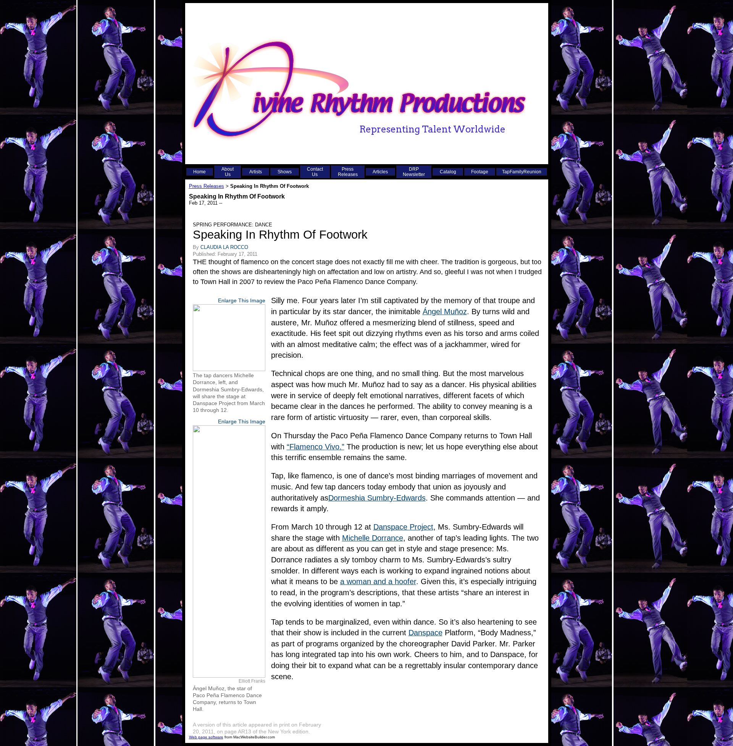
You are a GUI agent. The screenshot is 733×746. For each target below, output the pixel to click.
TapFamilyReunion (521, 171)
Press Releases (348, 171)
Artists (255, 171)
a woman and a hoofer (378, 581)
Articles (380, 171)
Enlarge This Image (241, 300)
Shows (285, 171)
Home (199, 171)
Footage (479, 171)
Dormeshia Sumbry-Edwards (377, 498)
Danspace (425, 632)
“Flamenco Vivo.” (315, 446)
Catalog (448, 171)
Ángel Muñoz (445, 311)
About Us (227, 171)
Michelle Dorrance (372, 538)
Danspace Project (403, 527)
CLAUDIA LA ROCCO (224, 247)
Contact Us (315, 171)
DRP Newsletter (414, 171)
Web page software (206, 737)
